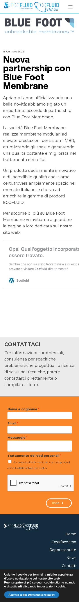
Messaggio (17, 438)
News (71, 558)
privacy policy (39, 468)
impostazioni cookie (51, 587)
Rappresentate (63, 550)
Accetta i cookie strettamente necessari (32, 594)
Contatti (69, 566)
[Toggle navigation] (70, 6)
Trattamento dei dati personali (34, 456)
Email (12, 423)
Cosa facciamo (64, 542)
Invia (55, 503)
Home (70, 534)
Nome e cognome (23, 409)
